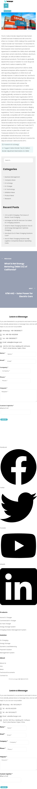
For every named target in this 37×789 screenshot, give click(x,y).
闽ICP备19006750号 (23, 679)
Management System (7, 653)
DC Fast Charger (5, 624)
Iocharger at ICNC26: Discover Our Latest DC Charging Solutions (18, 221)
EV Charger (8, 186)
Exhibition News (10, 192)
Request (3, 388)
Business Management (12, 177)
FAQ (1, 666)
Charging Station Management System (13, 630)
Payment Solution (6, 650)
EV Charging (4, 640)
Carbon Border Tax (16, 148)
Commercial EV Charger (8, 620)
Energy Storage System (8, 627)
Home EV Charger (6, 617)
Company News (10, 180)
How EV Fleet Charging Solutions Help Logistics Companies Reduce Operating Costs (18, 241)
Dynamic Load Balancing (8, 646)
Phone (3, 377)
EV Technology (10, 189)
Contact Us (4, 676)
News (2, 669)
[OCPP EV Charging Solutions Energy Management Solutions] (9, 2)
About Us (3, 663)
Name (2, 353)
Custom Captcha (7, 406)
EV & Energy (15, 145)
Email (2, 360)
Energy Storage (5, 643)
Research (8, 199)
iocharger (15, 679)
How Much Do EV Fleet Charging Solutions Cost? (18, 234)
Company (4, 367)
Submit (4, 419)
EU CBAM (26, 151)
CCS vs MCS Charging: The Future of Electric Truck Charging (17, 216)
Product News (9, 196)
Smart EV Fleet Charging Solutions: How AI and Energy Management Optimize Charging (18, 228)
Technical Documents (7, 672)
